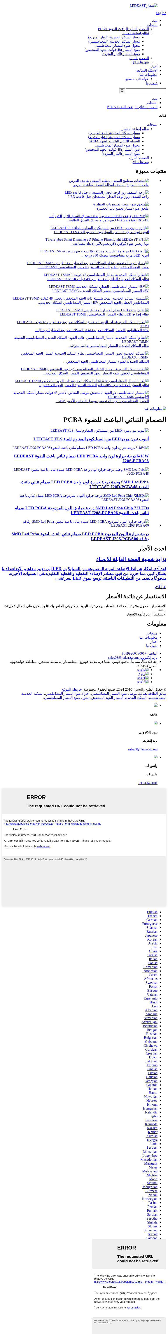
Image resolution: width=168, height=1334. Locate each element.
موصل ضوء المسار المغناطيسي (114, 693)
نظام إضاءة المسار (135, 33)
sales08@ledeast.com (143, 749)
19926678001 (148, 783)
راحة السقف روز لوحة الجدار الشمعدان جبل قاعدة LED (108, 196)
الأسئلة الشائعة (147, 70)
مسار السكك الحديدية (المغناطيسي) (114, 41)
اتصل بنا (152, 83)
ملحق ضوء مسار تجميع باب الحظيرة (123, 208)
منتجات (152, 25)
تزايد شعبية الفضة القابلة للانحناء (131, 559)
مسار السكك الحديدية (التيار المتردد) (114, 37)
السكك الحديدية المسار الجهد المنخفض (119, 698)
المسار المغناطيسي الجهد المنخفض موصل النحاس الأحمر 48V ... (102, 401)
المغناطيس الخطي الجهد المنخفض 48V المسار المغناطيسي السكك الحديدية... (93, 302)
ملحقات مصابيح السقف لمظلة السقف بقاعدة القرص (111, 185)
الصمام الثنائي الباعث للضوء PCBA (123, 29)
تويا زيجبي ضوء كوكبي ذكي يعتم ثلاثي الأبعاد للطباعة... (110, 243)
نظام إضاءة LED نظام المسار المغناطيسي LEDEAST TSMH (104, 314)
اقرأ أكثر (160, 587)
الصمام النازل (139, 58)
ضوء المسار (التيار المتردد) (121, 54)
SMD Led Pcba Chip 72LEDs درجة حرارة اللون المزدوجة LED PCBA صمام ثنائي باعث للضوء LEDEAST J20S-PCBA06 (81, 510)
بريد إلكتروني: (133, 657)
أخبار (154, 66)
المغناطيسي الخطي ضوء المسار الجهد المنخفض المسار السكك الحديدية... (96, 373)
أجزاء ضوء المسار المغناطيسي (67, 693)
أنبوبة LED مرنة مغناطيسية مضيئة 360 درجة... (115, 255)
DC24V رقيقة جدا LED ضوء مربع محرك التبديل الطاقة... (107, 220)
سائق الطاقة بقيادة (152, 693)
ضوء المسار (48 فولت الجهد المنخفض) (112, 50)
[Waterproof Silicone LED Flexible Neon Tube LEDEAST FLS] (100, 430)
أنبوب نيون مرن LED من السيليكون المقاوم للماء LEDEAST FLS (101, 232)
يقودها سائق (140, 62)
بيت (155, 20)
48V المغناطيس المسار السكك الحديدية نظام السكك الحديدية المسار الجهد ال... (92, 330)
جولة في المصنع (137, 79)
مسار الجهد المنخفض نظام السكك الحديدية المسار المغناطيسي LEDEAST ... (93, 267)
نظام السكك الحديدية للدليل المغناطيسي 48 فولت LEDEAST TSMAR (98, 279)
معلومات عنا (148, 74)
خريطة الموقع (72, 689)
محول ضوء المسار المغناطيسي (117, 45)
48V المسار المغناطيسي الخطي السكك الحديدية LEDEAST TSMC (100, 291)
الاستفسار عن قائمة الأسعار (146, 614)
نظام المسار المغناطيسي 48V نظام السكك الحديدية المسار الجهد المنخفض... (94, 385)
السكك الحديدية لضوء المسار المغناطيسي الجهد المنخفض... (106, 361)
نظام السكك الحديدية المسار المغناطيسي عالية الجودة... (108, 346)
